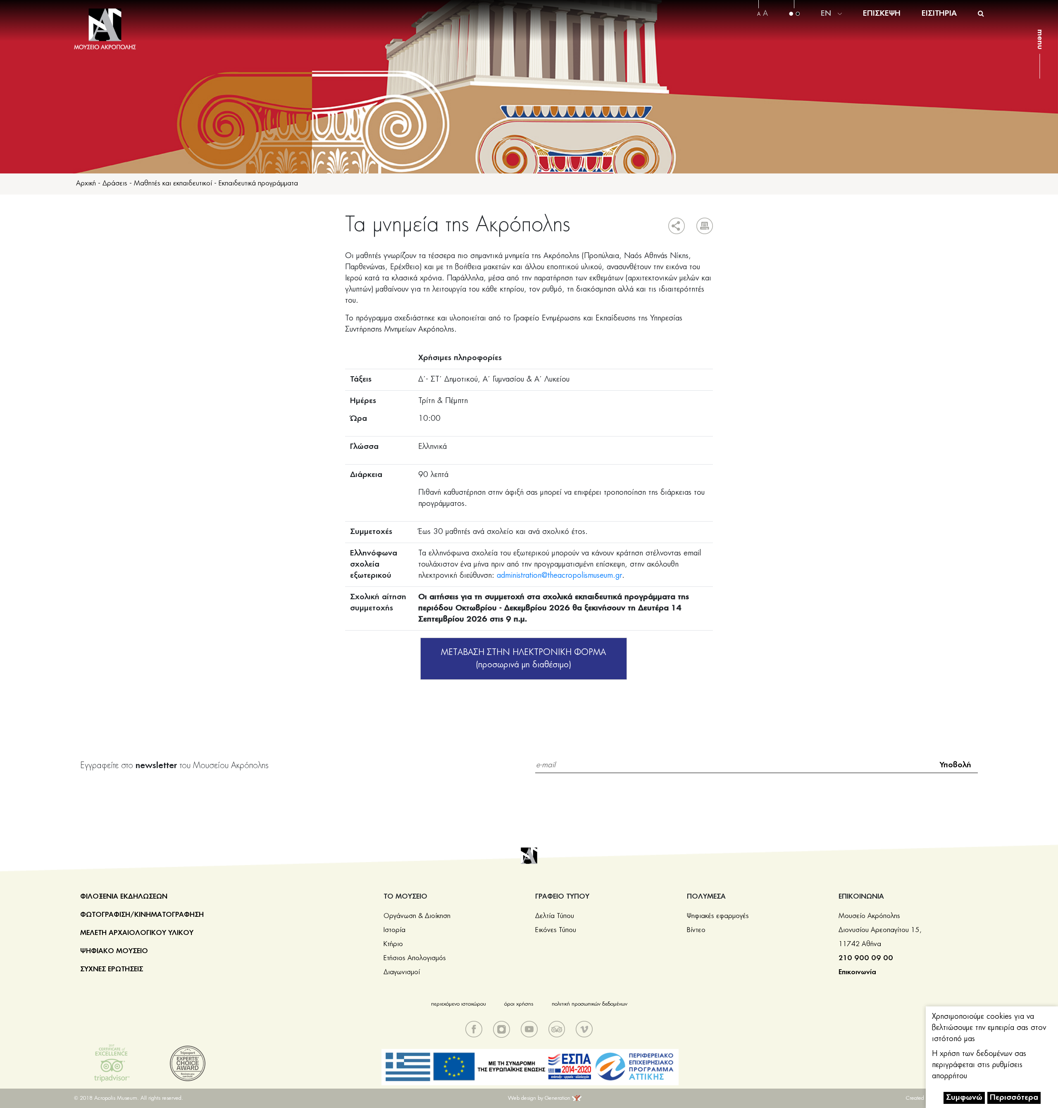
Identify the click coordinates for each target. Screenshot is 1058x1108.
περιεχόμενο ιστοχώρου (458, 1004)
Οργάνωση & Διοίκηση (417, 916)
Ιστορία (394, 930)
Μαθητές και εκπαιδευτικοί (173, 183)
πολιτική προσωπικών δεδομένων (589, 1004)
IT (825, 23)
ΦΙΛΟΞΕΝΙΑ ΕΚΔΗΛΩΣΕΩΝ (123, 896)
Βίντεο (696, 930)
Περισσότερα (1014, 1097)
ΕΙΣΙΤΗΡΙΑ (939, 13)
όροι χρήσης (519, 1004)
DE (825, 13)
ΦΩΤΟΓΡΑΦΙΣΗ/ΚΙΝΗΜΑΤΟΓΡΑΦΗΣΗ (142, 914)
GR (827, 3)
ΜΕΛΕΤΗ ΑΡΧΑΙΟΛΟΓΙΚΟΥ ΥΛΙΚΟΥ (136, 933)
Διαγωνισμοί (402, 972)
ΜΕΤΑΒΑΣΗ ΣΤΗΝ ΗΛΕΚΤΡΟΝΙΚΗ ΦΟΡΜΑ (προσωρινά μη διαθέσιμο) (523, 658)
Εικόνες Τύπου (555, 930)
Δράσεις (114, 183)
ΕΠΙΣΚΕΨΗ (882, 13)
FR (825, 34)
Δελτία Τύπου (554, 916)
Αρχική (86, 183)
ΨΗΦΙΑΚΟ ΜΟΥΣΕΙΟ (114, 951)
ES (825, 44)
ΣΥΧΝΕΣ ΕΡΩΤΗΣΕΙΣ (111, 969)
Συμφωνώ (964, 1097)
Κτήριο (393, 944)
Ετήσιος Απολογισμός (415, 958)
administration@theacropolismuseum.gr (559, 575)
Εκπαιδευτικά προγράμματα (258, 183)
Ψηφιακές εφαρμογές (718, 916)
